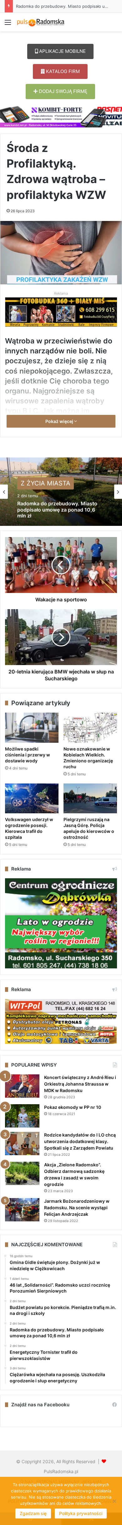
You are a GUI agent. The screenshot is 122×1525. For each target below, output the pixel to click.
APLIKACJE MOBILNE (62, 51)
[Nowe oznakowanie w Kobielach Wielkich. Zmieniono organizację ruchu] (90, 727)
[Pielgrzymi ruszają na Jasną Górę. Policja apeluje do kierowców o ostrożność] (90, 798)
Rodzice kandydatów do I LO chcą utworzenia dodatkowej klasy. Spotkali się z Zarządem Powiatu (80, 1141)
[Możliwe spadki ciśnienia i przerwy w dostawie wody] (31, 727)
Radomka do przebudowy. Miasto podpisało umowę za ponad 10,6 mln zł (57, 510)
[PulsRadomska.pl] (41, 22)
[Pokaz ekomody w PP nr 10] (22, 1116)
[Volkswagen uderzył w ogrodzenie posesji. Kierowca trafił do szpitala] (31, 798)
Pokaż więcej (59, 421)
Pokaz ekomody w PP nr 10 (72, 1107)
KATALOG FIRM (62, 71)
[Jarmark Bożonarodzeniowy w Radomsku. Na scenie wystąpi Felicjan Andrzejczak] (22, 1209)
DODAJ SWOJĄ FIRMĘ (62, 91)
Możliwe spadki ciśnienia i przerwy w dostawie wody (27, 754)
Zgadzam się (33, 1513)
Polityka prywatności (80, 1513)
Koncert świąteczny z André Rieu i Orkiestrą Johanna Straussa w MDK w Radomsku (80, 1084)
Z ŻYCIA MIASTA (45, 483)
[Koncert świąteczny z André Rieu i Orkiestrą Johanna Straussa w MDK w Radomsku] (22, 1086)
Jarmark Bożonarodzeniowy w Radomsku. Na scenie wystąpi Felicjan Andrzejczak (76, 1207)
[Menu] (8, 24)
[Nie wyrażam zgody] (114, 1501)
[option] (61, 491)
